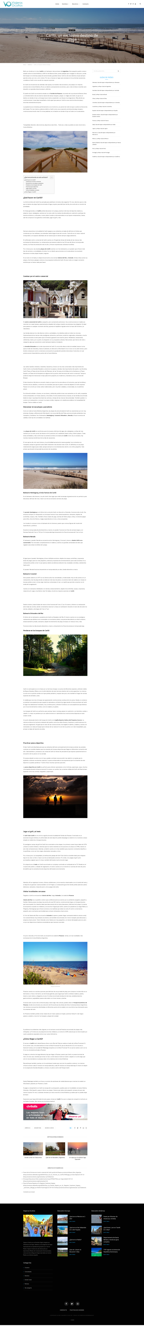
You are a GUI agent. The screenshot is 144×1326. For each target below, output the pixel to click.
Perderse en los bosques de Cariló (34, 185)
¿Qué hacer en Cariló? (30, 180)
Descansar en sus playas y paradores (34, 183)
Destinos (65, 4)
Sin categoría (28, 1288)
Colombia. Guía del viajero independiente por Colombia (106, 102)
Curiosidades (28, 1271)
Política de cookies (77, 1310)
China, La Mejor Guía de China (99, 98)
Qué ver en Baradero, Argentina (55, 1157)
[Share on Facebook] (15, 72)
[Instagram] (78, 1304)
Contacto (86, 4)
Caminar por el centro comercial (33, 181)
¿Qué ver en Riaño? (76, 1240)
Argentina (37, 1128)
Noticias (27, 1284)
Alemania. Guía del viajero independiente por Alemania (105, 82)
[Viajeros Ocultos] (12, 3)
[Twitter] (72, 1304)
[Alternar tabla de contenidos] (51, 177)
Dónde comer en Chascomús (33, 1157)
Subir (72, 1320)
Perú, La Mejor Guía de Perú (99, 148)
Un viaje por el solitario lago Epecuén (77, 1158)
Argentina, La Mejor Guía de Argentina (101, 86)
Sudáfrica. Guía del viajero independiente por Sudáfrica (106, 156)
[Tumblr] (15, 89)
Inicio (57, 4)
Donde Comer (28, 1280)
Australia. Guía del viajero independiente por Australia (105, 90)
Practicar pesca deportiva (32, 186)
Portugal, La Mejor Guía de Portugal (101, 152)
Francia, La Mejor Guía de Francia (100, 120)
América (27, 1128)
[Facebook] (66, 1304)
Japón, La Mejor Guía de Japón (100, 128)
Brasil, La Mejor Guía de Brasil (99, 94)
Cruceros (27, 1267)
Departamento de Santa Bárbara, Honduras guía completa (111, 1240)
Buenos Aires (49, 1128)
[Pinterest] (15, 80)
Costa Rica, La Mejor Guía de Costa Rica (102, 106)
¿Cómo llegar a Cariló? (30, 192)
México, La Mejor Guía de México (100, 138)
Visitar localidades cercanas (32, 190)
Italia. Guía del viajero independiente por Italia (103, 124)
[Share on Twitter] (15, 76)
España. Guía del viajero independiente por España (105, 110)
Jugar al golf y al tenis (31, 188)
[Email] (15, 84)
